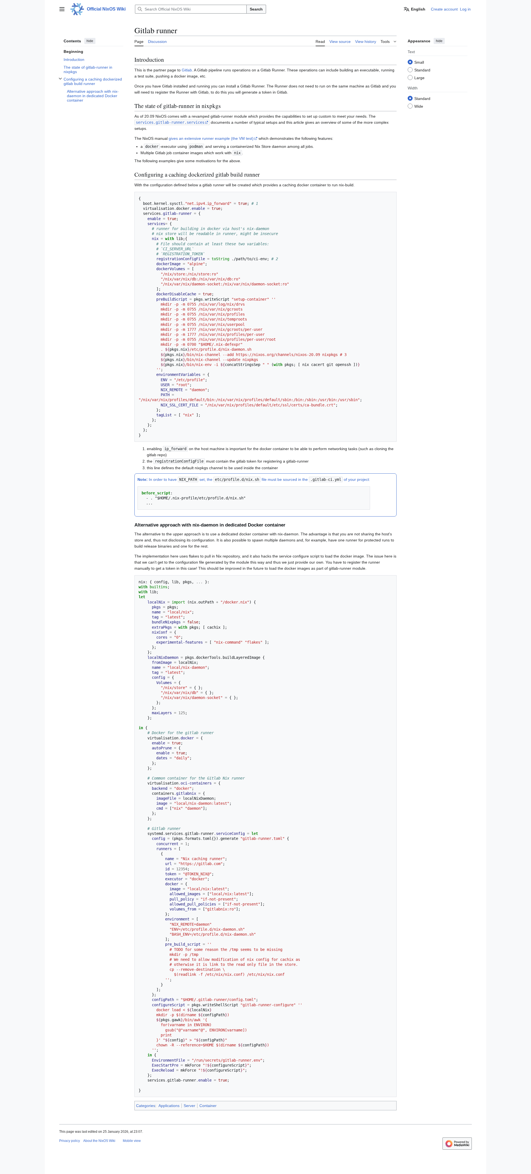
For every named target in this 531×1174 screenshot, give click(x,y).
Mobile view (132, 1141)
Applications (168, 1105)
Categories (145, 1105)
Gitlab (187, 70)
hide (90, 41)
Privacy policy (69, 1141)
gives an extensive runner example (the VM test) (211, 138)
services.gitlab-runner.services (170, 122)
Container (208, 1105)
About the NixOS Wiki (99, 1141)
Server (189, 1105)
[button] (62, 9)
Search (256, 9)
